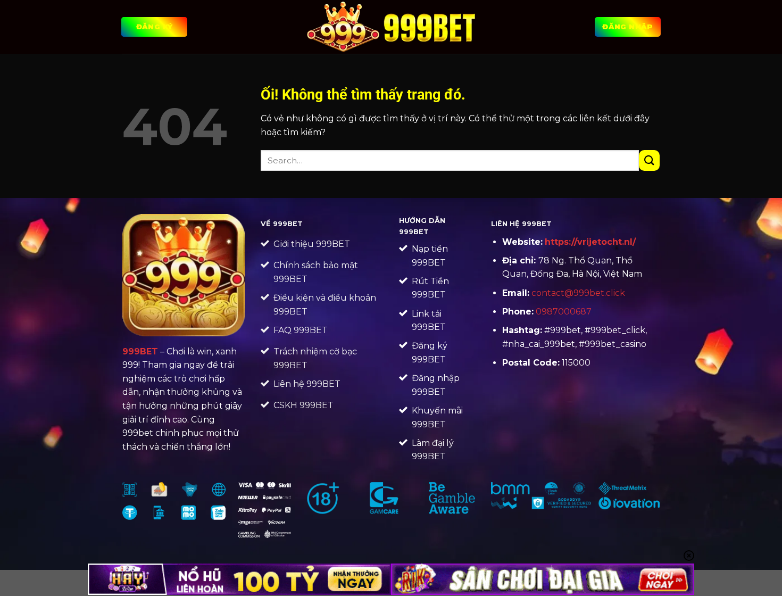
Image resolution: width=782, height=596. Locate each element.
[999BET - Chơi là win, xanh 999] (391, 27)
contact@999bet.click (578, 293)
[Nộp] (649, 160)
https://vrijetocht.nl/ (590, 242)
